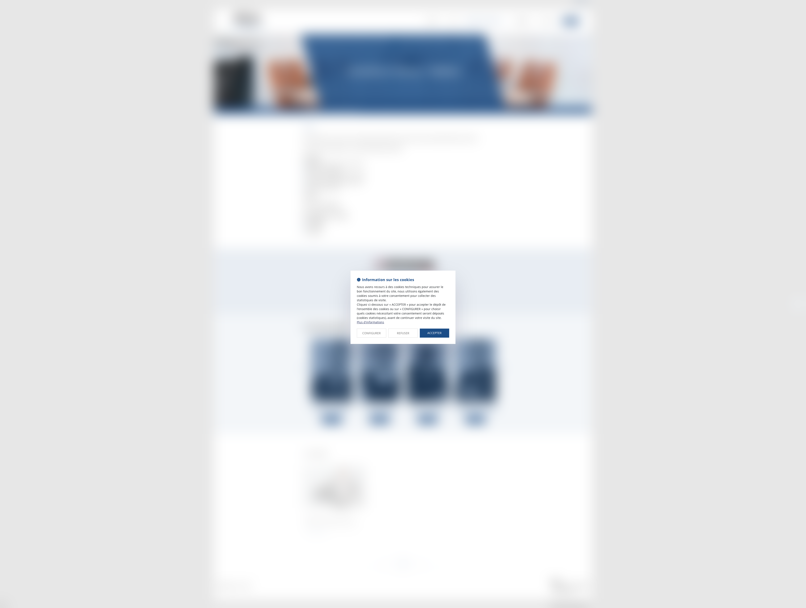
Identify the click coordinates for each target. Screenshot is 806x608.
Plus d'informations (370, 322)
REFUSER (403, 333)
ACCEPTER (434, 333)
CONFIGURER (371, 333)
